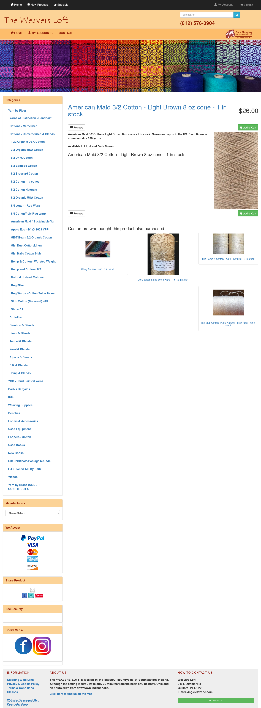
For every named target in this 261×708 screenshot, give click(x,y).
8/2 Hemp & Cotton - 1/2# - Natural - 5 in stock (228, 259)
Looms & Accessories (23, 421)
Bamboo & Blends (21, 325)
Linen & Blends (19, 333)
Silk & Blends (18, 365)
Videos (13, 477)
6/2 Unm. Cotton (20, 158)
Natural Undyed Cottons (26, 277)
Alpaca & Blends (20, 357)
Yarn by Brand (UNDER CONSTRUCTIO (24, 487)
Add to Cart (249, 127)
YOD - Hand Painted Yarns (25, 381)
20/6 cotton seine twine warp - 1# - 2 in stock (163, 279)
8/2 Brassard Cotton (23, 173)
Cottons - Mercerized (22, 126)
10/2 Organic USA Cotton (26, 142)
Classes (12, 692)
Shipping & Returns (20, 680)
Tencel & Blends (20, 341)
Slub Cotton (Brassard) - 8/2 (28, 301)
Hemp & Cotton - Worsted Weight (32, 261)
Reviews (78, 127)
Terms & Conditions (20, 688)
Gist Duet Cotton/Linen (25, 245)
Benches (14, 413)
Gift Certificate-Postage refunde (29, 461)
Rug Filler (16, 285)
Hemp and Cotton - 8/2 (24, 269)
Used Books (16, 445)
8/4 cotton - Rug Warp (24, 205)
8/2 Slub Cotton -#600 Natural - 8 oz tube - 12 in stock (228, 324)
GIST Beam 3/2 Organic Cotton (30, 237)
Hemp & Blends (19, 373)
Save (40, 595)
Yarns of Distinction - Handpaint (30, 118)
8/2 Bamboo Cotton (22, 166)
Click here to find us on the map (71, 694)
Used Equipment (19, 429)
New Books (16, 453)
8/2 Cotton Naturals (22, 189)
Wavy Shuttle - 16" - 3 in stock (98, 269)
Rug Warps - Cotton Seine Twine (31, 293)
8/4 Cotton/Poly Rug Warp (27, 213)
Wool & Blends (19, 349)
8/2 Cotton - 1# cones (23, 181)
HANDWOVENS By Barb (24, 469)
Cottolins (15, 317)
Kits (10, 397)
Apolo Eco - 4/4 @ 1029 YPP (28, 229)
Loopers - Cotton (19, 437)
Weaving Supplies (20, 405)
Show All (15, 309)
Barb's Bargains (19, 389)
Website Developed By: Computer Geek (23, 702)
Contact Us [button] (216, 700)
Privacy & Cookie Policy (23, 684)
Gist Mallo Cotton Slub (24, 253)
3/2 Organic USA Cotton (25, 150)
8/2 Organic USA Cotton (25, 197)
